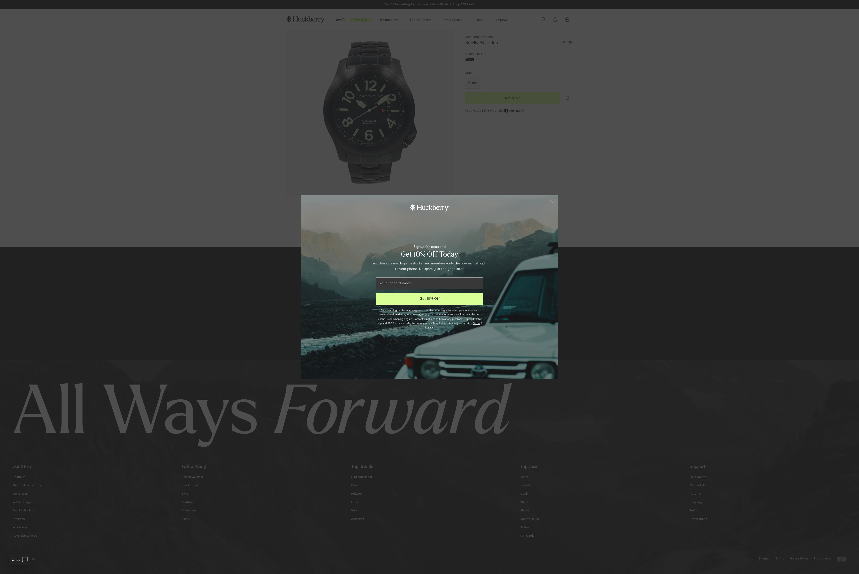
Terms (476, 323)
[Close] (551, 201)
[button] (19, 559)
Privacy (429, 327)
